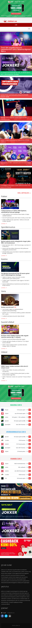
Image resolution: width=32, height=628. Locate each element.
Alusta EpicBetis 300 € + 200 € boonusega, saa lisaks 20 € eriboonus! (16, 245)
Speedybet (7, 447)
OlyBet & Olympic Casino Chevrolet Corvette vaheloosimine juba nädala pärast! (13, 277)
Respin (6, 410)
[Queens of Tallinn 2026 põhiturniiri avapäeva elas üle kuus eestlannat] (16, 132)
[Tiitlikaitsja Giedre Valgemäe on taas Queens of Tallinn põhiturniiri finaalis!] (16, 110)
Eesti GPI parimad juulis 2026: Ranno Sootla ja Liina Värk (16, 217)
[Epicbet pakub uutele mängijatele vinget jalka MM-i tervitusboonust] (10, 235)
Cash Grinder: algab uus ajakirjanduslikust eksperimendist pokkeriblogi (12, 310)
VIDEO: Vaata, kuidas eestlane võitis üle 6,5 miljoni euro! (14, 367)
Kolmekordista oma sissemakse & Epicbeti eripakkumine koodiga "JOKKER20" (16, 252)
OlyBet (6, 413)
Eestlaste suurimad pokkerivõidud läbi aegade (13, 339)
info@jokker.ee (10, 612)
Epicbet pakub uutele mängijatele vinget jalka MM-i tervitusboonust (15, 242)
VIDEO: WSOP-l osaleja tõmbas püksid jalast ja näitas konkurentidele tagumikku (15, 374)
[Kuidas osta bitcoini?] (10, 300)
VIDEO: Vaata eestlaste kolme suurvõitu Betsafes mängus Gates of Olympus (14, 345)
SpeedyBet (7, 424)
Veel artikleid (23, 193)
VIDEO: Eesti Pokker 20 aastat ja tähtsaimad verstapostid (13, 370)
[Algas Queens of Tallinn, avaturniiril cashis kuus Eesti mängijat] (16, 155)
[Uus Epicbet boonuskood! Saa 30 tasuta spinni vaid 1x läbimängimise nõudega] (10, 267)
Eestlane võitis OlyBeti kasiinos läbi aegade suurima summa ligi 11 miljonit (14, 336)
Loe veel (3, 223)
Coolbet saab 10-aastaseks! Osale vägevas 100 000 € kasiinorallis (15, 281)
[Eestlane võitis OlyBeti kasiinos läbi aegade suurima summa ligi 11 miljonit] (10, 329)
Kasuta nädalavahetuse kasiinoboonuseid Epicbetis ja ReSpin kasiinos (15, 284)
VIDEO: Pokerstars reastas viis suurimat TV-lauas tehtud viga (16, 377)
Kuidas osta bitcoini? (7, 307)
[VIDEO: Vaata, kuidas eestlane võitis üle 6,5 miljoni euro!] (10, 360)
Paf (6, 478)
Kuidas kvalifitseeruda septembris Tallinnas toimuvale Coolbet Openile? (15, 220)
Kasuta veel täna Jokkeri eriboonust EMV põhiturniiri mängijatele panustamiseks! (15, 249)
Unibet (6, 417)
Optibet (7, 444)
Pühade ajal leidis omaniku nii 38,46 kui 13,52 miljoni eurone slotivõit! (15, 342)
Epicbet (7, 421)
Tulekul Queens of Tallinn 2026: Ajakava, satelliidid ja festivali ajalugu (14, 211)
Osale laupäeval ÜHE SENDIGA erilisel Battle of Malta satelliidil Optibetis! (15, 215)
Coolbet (7, 440)
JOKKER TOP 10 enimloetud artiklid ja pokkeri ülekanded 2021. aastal (16, 313)
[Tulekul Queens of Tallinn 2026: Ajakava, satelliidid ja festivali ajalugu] (10, 204)
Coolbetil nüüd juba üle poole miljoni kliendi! (13, 316)
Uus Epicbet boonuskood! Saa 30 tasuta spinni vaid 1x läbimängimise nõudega (15, 274)
